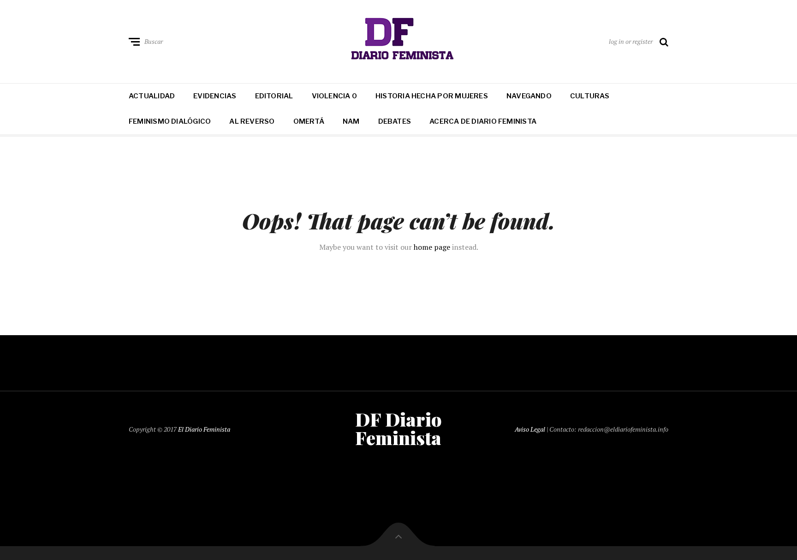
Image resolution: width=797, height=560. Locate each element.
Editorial (274, 96)
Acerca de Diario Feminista (482, 121)
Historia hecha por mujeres (431, 96)
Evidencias (214, 96)
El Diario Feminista (204, 429)
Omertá (308, 121)
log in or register (631, 41)
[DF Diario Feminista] (399, 40)
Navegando (529, 96)
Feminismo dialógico (170, 121)
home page (432, 247)
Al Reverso (251, 121)
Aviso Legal (530, 429)
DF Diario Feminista (398, 428)
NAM (351, 121)
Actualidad (152, 96)
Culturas (590, 96)
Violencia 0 (334, 96)
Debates (394, 121)
